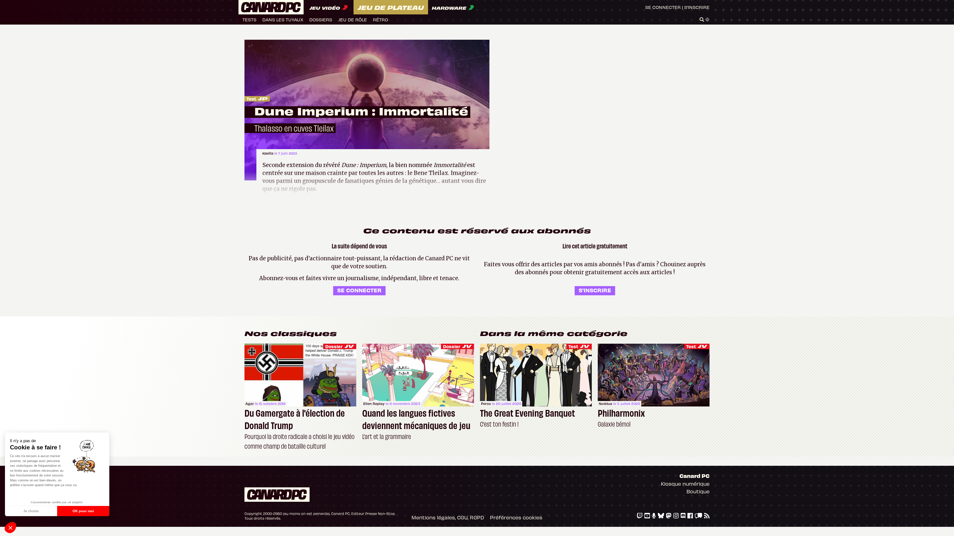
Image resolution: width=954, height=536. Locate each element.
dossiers (320, 19)
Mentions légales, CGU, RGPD (447, 517)
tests (249, 19)
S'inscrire (697, 7)
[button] (10, 528)
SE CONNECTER (359, 290)
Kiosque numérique (685, 483)
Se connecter (663, 7)
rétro (380, 19)
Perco (486, 404)
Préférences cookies (516, 517)
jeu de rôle (352, 19)
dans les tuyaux (282, 19)
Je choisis (31, 511)
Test (251, 98)
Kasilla (268, 153)
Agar (249, 404)
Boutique (698, 491)
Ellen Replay (374, 404)
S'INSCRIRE (595, 290)
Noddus (605, 404)
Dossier (334, 346)
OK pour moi (83, 511)
